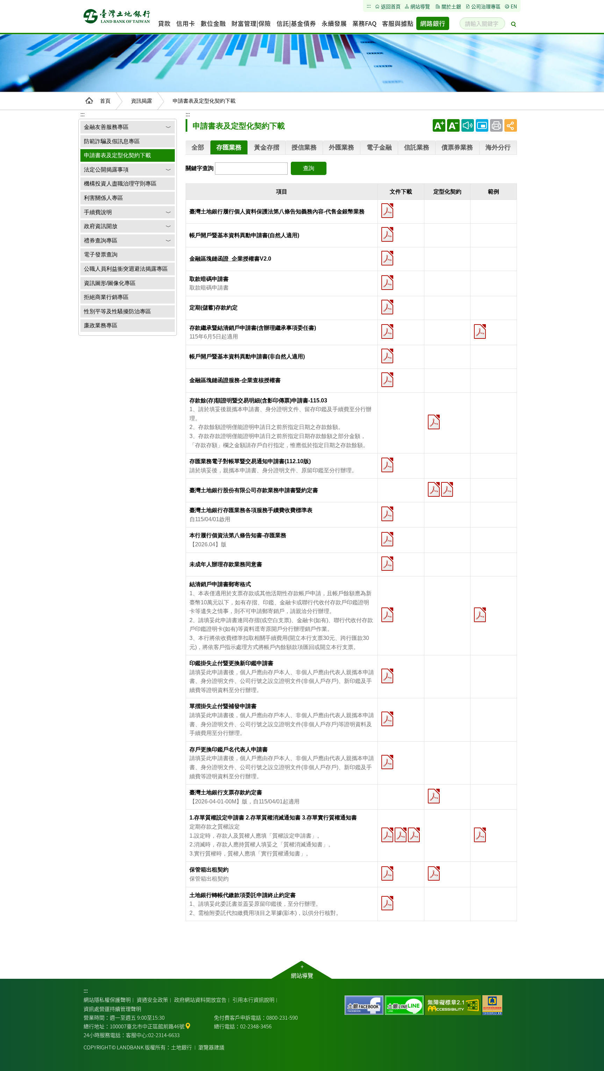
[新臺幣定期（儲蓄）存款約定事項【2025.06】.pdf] (387, 307)
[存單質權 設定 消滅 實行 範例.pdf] (480, 835)
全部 (198, 147)
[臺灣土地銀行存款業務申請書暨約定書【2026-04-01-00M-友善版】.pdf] (447, 489)
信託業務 (416, 147)
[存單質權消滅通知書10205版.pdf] (401, 835)
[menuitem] (164, 23)
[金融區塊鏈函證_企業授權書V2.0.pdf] (387, 258)
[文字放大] (439, 125)
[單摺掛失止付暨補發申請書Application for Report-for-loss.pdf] (387, 719)
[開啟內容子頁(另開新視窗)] (482, 125)
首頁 (105, 101)
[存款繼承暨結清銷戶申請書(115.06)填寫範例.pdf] (480, 331)
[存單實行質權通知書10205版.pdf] (414, 835)
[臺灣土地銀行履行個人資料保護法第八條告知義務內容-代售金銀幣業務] (387, 210)
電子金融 (379, 147)
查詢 (308, 168)
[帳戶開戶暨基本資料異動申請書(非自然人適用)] (387, 356)
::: (188, 114)
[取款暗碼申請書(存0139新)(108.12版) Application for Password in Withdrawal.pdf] (387, 282)
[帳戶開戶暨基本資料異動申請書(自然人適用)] (387, 234)
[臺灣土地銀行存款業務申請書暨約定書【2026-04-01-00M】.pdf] (434, 489)
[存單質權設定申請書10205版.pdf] (387, 835)
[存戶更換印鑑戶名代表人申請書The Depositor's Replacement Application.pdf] (387, 762)
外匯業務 (341, 147)
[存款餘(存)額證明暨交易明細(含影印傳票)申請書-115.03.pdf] (434, 422)
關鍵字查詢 (200, 168)
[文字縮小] (453, 125)
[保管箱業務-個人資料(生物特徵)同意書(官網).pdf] (387, 873)
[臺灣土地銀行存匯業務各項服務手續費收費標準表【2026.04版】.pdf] (387, 514)
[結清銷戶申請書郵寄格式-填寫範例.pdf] (480, 614)
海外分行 (498, 147)
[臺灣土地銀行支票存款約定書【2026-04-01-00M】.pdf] (434, 796)
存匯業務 (229, 147)
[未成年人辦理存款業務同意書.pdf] (387, 563)
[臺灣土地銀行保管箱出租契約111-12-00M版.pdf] (434, 873)
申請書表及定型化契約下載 (204, 101)
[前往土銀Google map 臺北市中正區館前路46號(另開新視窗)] (188, 1025)
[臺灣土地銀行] (117, 18)
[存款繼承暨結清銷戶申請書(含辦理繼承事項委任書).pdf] (387, 331)
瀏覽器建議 (211, 1047)
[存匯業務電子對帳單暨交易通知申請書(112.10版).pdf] (387, 465)
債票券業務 (457, 147)
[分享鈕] (510, 125)
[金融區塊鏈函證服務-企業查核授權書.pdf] (387, 379)
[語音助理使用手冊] (467, 125)
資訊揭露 (141, 101)
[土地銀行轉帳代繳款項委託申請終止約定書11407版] (387, 903)
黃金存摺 (266, 147)
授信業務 (304, 147)
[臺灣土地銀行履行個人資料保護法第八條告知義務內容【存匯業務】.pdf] (387, 539)
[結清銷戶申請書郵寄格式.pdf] (387, 614)
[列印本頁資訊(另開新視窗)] (496, 125)
